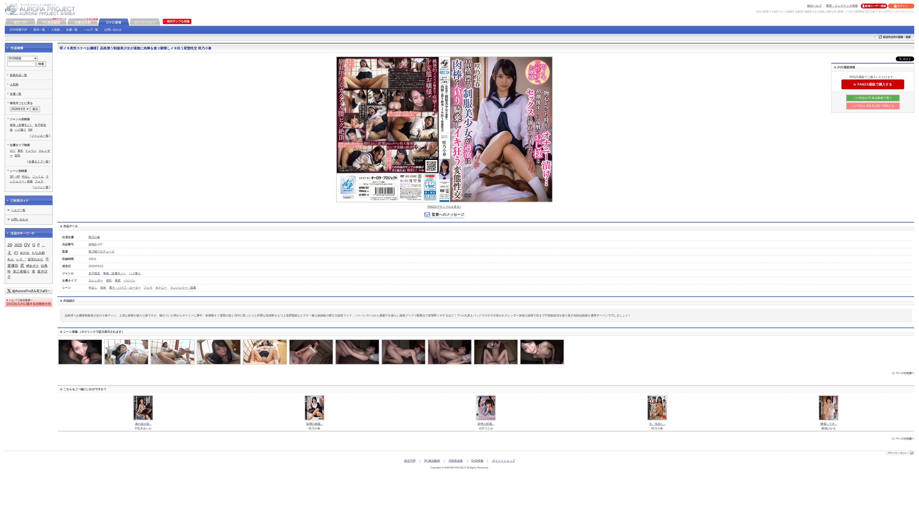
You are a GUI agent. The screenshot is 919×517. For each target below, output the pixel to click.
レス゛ (21, 259)
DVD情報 (477, 460)
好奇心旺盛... (486, 424)
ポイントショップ (503, 460)
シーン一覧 (41, 187)
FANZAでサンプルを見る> (444, 206)
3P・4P (15, 176)
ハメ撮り (135, 273)
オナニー (161, 287)
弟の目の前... (143, 424)
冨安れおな (35, 259)
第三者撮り (21, 271)
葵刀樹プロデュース (101, 251)
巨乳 (17, 155)
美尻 (118, 280)
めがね (24, 253)
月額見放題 (455, 460)
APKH (92, 244)
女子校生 (94, 273)
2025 (18, 245)
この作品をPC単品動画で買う (872, 98)
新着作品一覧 (18, 75)
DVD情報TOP (18, 29)
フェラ (148, 287)
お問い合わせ (113, 29)
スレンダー (96, 280)
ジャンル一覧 (40, 135)
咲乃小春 (94, 237)
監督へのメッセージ (448, 214)
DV (27, 244)
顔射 (103, 287)
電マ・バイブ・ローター (125, 287)
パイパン (129, 280)
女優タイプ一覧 (38, 161)
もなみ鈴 (38, 253)
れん (10, 259)
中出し (93, 287)
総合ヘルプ (814, 5)
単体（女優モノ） (114, 273)
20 (9, 244)
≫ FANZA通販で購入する (872, 84)
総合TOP (410, 460)
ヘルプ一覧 (91, 29)
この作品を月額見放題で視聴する (872, 105)
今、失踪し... (657, 424)
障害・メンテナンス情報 (842, 5)
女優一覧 (72, 29)
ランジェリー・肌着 (183, 287)
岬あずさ (32, 266)
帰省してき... (828, 424)
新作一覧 (39, 29)
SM (30, 129)
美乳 (109, 280)
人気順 (55, 29)
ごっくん (38, 176)
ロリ (13, 150)
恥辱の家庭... (314, 424)
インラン (31, 150)
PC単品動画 (432, 460)
